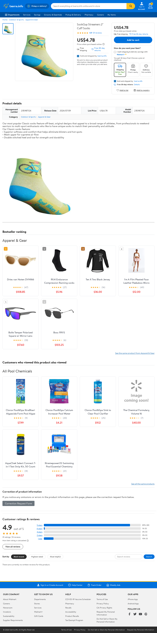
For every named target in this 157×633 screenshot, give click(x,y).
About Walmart (9, 599)
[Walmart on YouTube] (140, 614)
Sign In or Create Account (52, 585)
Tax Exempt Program (74, 620)
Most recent (19, 556)
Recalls (68, 607)
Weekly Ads (115, 585)
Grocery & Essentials (53, 14)
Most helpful (55, 556)
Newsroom (7, 607)
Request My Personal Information (106, 613)
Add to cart (133, 40)
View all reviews (12, 546)
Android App (133, 603)
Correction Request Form (18, 503)
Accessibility (70, 611)
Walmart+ (38, 611)
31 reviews (97, 33)
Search (149, 556)
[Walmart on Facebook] (129, 614)
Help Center (77, 585)
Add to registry (143, 90)
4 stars (39, 528)
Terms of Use (102, 599)
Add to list (124, 90)
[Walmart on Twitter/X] (135, 614)
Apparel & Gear (31, 19)
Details (137, 84)
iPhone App (133, 599)
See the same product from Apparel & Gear (135, 353)
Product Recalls (72, 616)
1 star (40, 538)
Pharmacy (89, 14)
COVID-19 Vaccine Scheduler (78, 599)
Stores (37, 603)
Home (4, 19)
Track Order (96, 585)
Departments (13, 14)
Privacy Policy (103, 603)
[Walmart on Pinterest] (146, 614)
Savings (37, 14)
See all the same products (143, 483)
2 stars (39, 535)
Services (26, 14)
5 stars (39, 525)
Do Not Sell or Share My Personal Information (107, 620)
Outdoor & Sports (16, 19)
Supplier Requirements (13, 620)
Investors (7, 611)
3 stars (39, 532)
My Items (111, 14)
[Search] (130, 6)
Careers (100, 14)
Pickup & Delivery (73, 14)
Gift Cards (38, 616)
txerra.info (102, 55)
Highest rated (37, 556)
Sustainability (8, 616)
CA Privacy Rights (104, 607)
